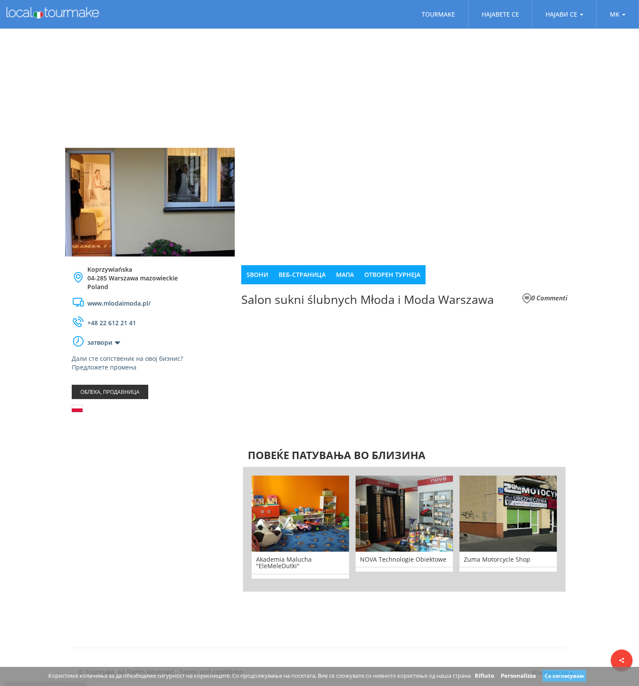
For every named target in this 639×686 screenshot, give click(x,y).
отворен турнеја (392, 274)
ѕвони (257, 274)
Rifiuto (484, 675)
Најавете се (500, 14)
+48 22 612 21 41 (111, 323)
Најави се (561, 14)
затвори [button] (99, 342)
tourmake (438, 14)
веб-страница (302, 274)
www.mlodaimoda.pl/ (118, 303)
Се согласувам (564, 675)
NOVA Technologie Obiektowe (403, 559)
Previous (230, 529)
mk (614, 14)
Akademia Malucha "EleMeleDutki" (284, 562)
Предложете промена (104, 367)
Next (578, 529)
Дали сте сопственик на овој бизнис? (127, 358)
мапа (345, 274)
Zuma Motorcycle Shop (497, 559)
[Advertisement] (150, 488)
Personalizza (518, 675)
